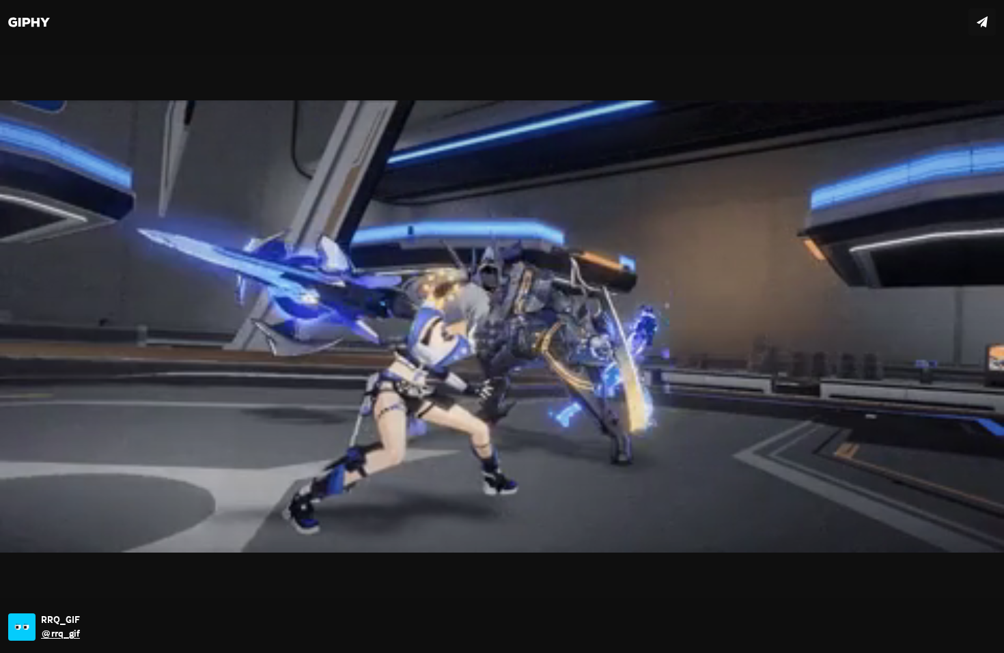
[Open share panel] (982, 22)
